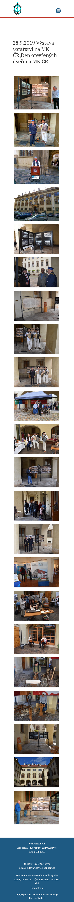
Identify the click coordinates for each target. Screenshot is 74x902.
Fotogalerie (37, 888)
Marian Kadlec (37, 898)
